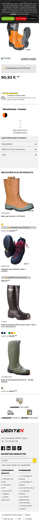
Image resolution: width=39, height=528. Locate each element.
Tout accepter (8, 18)
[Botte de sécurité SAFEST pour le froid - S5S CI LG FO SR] (18, 302)
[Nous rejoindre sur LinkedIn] (9, 448)
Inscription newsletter (13, 454)
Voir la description (10, 93)
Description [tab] (7, 144)
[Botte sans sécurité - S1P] (18, 194)
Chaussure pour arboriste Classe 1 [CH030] (13, 270)
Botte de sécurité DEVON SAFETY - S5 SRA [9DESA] (17, 381)
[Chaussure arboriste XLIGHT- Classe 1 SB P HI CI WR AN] (16, 250)
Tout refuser (21, 18)
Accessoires (7, 491)
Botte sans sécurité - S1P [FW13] (13, 216)
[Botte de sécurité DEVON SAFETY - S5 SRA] (18, 357)
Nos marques (25, 503)
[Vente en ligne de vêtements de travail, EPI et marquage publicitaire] (18, 431)
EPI (4, 488)
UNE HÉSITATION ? (20, 131)
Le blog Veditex (26, 506)
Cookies (13, 14)
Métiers (23, 509)
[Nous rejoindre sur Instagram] (14, 448)
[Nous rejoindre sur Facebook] (4, 448)
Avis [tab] (4, 155)
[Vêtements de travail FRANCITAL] (6, 59)
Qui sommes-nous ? (27, 488)
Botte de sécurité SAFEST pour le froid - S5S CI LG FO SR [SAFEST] (18, 326)
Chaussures (7, 485)
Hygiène (6, 494)
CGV (19, 519)
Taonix (27, 515)
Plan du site (8, 519)
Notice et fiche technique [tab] (13, 149)
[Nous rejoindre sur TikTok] (20, 448)
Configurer (32, 18)
